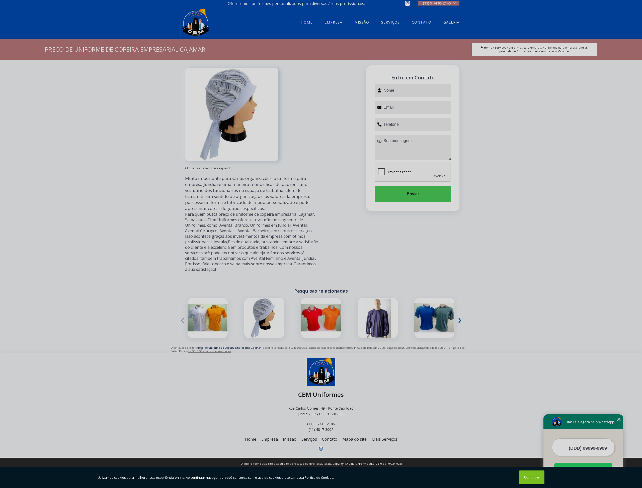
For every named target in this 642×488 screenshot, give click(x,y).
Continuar (531, 477)
